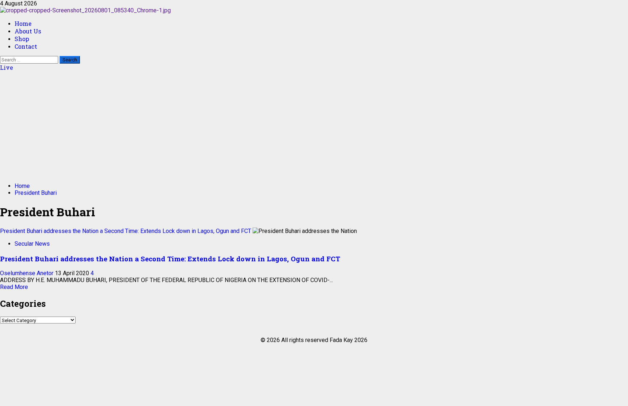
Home (23, 23)
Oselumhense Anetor (27, 273)
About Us (28, 31)
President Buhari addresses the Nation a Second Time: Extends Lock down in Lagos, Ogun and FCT (125, 231)
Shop (22, 39)
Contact (26, 46)
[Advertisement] (314, 126)
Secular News (32, 243)
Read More (14, 287)
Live (6, 67)
